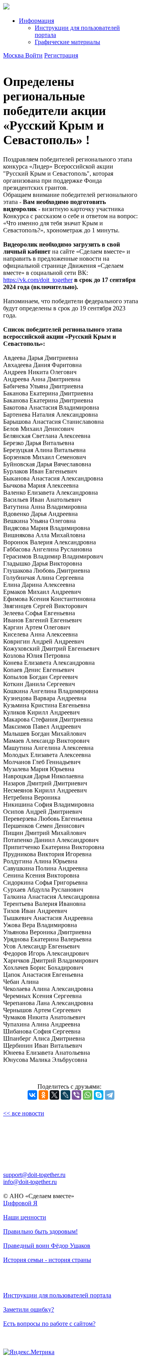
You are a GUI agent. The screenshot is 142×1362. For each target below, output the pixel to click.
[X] (54, 1095)
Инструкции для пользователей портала (57, 1295)
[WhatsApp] (87, 1095)
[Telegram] (109, 1095)
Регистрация (61, 55)
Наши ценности (24, 1217)
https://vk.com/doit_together (38, 279)
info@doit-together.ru (30, 1181)
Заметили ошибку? (28, 1309)
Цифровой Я (20, 1203)
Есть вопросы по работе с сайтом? (49, 1323)
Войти (34, 55)
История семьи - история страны (47, 1259)
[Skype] (98, 1095)
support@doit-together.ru (34, 1174)
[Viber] (76, 1095)
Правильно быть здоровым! (40, 1231)
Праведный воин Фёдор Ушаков (46, 1245)
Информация (36, 20)
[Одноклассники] (43, 1095)
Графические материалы (67, 42)
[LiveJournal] (65, 1095)
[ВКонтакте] (32, 1095)
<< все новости (23, 1113)
